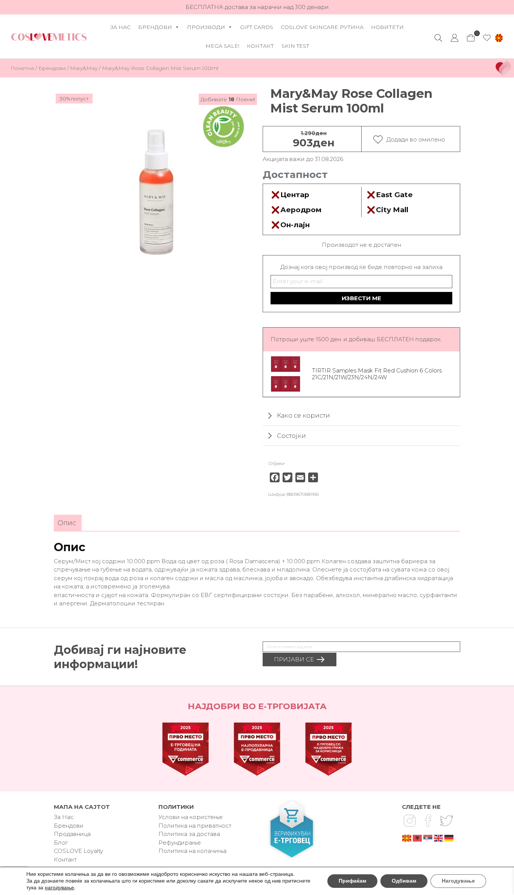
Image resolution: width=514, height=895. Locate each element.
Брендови (155, 27)
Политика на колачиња (192, 850)
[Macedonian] (407, 837)
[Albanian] (418, 837)
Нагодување (458, 880)
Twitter (446, 820)
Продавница (72, 833)
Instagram (409, 820)
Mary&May (83, 68)
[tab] (67, 523)
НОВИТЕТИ (387, 27)
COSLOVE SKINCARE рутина (322, 27)
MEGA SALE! (222, 46)
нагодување (59, 887)
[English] (439, 837)
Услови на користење (190, 817)
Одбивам (404, 880)
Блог (61, 842)
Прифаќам (352, 880)
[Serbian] (428, 837)
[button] (499, 38)
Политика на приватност (194, 825)
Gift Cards (256, 27)
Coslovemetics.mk (49, 36)
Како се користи (303, 415)
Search (438, 38)
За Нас (120, 27)
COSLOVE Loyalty (78, 850)
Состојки (291, 435)
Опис (67, 523)
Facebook (427, 820)
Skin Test (295, 46)
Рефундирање (179, 842)
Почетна (22, 68)
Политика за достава (189, 833)
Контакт (260, 46)
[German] (449, 837)
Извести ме (361, 298)
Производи (206, 27)
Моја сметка (454, 38)
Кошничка (471, 35)
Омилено (487, 38)
